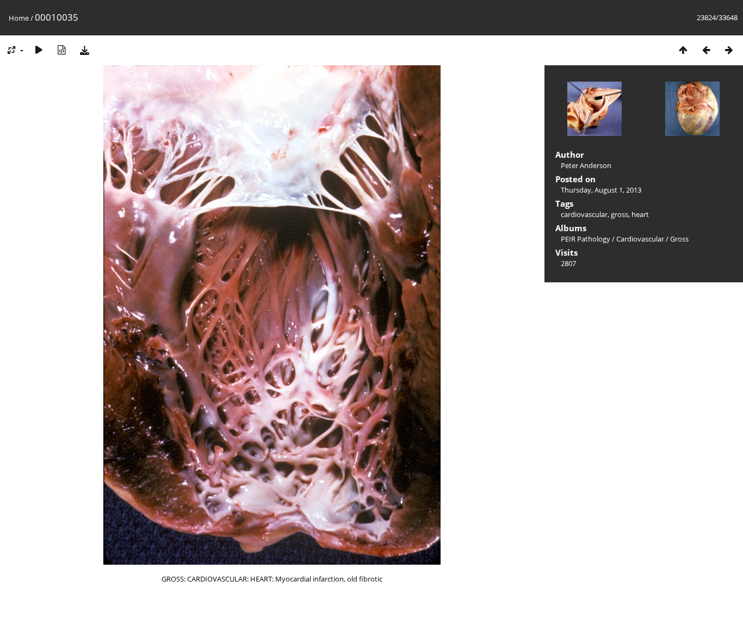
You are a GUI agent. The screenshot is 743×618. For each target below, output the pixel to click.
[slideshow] (38, 50)
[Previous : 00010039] (706, 50)
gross (619, 214)
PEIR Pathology (585, 239)
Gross (679, 239)
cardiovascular (584, 214)
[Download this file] (84, 50)
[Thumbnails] (683, 50)
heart (640, 214)
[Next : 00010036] (728, 50)
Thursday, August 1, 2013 (601, 190)
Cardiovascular (640, 239)
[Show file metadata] (61, 50)
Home (19, 18)
